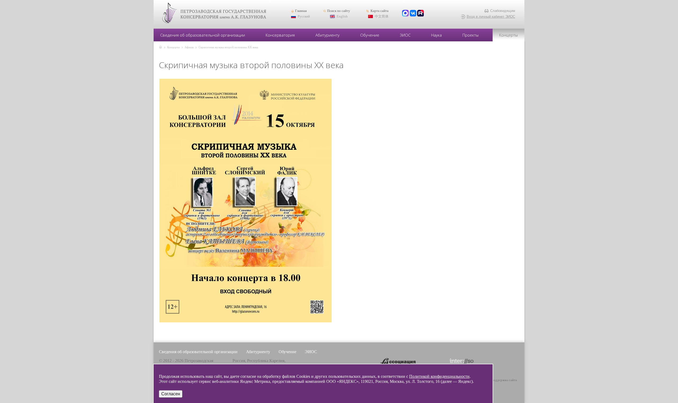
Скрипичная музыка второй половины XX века (228, 47)
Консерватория (280, 35)
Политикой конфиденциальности (439, 376)
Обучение (369, 35)
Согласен (170, 394)
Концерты (508, 35)
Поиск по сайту (338, 11)
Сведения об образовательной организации (202, 35)
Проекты (470, 35)
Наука (436, 35)
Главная (301, 11)
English (342, 16)
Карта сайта (379, 11)
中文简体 (382, 16)
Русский (304, 16)
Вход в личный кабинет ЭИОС (491, 17)
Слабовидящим (502, 11)
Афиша (189, 47)
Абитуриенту (327, 35)
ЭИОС (405, 35)
